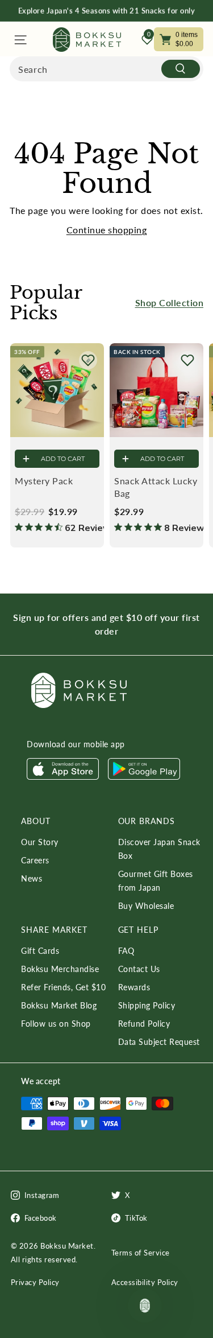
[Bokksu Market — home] (87, 39)
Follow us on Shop (56, 1023)
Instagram (42, 1195)
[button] (88, 360)
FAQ (126, 951)
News (31, 878)
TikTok (136, 1217)
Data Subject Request (159, 1042)
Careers (35, 860)
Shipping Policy (147, 1005)
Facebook (40, 1217)
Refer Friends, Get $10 (63, 987)
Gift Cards (40, 951)
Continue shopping (106, 229)
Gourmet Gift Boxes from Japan (155, 880)
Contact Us (139, 969)
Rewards (134, 987)
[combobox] (106, 68)
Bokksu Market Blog (59, 1005)
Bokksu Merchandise (60, 969)
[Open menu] (20, 39)
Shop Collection (169, 302)
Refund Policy (144, 1023)
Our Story (40, 842)
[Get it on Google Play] (144, 776)
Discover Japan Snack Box (159, 849)
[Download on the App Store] (63, 776)
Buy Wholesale (146, 906)
